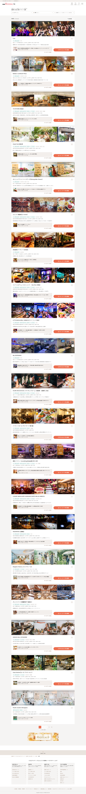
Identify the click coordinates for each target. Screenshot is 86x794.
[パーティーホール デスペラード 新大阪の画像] (43, 416)
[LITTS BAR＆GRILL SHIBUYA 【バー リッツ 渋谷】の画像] (43, 310)
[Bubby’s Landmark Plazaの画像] (43, 63)
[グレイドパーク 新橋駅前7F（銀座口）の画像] (43, 592)
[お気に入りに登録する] (72, 38)
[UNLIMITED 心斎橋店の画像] (43, 521)
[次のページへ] (49, 727)
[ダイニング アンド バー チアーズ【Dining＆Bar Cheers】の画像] (43, 169)
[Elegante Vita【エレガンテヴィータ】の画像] (43, 557)
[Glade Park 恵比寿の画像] (43, 134)
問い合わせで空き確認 (64, 49)
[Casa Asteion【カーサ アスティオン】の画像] (43, 662)
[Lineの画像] (43, 28)
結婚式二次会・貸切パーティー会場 (31, 756)
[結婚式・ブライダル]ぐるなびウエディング (18, 756)
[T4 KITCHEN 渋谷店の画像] (43, 99)
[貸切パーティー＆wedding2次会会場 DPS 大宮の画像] (43, 451)
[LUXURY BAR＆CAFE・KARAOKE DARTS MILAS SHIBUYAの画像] (43, 486)
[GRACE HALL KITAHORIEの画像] (43, 627)
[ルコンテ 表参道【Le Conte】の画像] (43, 204)
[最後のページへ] (51, 727)
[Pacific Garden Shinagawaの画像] (43, 697)
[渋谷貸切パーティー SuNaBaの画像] (43, 240)
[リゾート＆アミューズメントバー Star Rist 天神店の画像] (43, 275)
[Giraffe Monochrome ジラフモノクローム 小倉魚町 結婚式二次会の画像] (43, 380)
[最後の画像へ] (72, 28)
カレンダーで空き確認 (64, 85)
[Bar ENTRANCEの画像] (43, 345)
